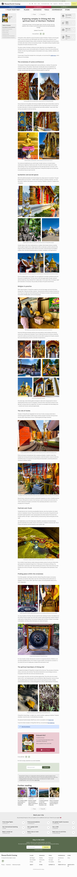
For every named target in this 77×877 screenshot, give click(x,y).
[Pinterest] (2, 861)
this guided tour (51, 722)
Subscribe (46, 767)
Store (69, 855)
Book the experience (26, 726)
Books (59, 861)
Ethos (40, 864)
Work (40, 861)
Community (41, 859)
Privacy (3, 864)
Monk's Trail (50, 719)
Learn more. (37, 780)
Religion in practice (5, 30)
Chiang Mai (20, 798)
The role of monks (5, 32)
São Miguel (32, 857)
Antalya (31, 861)
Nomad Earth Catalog (40, 869)
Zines (69, 857)
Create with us (71, 865)
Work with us (62, 864)
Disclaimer (8, 864)
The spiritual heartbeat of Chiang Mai (8, 37)
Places (31, 855)
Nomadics (42, 855)
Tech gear (51, 859)
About (31, 864)
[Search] (29, 3)
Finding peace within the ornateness (8, 35)
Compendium (61, 855)
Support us (52, 864)
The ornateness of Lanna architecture (8, 27)
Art (58, 859)
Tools (50, 855)
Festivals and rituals (5, 34)
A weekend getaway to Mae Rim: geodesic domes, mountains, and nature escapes (43, 803)
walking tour (53, 55)
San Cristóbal (32, 859)
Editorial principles (16, 864)
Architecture (61, 857)
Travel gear (51, 857)
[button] (74, 4)
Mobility (41, 857)
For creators (51, 861)
